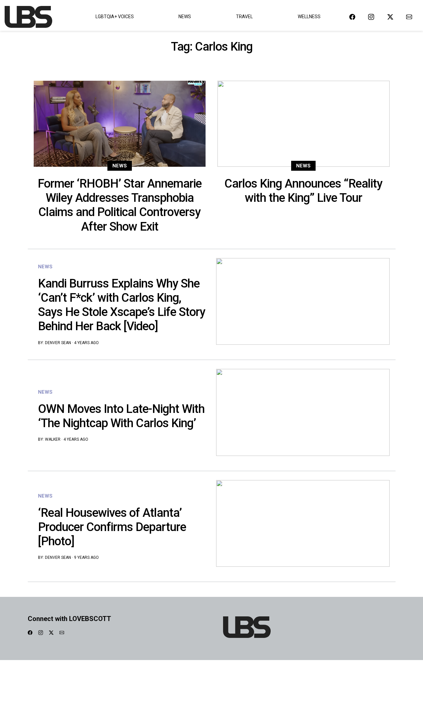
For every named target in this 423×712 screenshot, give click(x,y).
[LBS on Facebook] (352, 16)
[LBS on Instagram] (371, 16)
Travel (244, 16)
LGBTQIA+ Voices (115, 16)
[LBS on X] (390, 16)
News (184, 16)
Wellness (309, 16)
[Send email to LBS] (409, 16)
